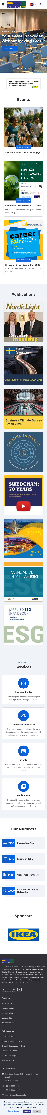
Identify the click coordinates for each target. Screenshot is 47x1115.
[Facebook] (4, 990)
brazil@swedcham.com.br (15, 1095)
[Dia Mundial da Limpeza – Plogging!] (23, 127)
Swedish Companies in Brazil (13, 1046)
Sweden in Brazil (8, 1060)
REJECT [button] (36, 1111)
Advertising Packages (10, 1023)
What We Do (7, 1003)
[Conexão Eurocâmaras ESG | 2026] (23, 180)
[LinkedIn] (19, 990)
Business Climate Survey (12, 1041)
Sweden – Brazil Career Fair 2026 (22, 265)
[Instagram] (9, 990)
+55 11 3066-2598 (12, 1090)
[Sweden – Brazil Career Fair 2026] (23, 240)
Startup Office (7, 1013)
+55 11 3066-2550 (12, 1086)
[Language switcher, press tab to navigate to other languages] (33, 4)
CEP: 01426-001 (11, 1081)
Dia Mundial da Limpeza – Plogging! (24, 152)
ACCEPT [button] (27, 1111)
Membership (7, 1018)
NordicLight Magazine (11, 1055)
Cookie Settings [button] (14, 1111)
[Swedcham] (23, 961)
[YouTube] (14, 990)
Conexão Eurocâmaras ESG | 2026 (23, 205)
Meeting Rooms (8, 1008)
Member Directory (9, 1051)
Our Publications (8, 1036)
